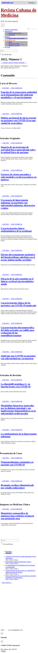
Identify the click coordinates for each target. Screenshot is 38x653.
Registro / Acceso (14, 45)
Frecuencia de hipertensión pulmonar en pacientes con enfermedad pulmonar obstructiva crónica (18, 204)
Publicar (7, 36)
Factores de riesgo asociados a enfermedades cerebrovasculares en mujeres (18, 177)
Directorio (12, 35)
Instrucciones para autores (18, 38)
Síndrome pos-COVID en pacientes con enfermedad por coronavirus (18, 357)
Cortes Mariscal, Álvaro (22, 469)
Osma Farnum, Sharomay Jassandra (11, 310)
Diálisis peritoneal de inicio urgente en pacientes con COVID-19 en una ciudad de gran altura (18, 120)
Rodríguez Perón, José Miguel (9, 418)
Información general (16, 33)
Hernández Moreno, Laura (8, 492)
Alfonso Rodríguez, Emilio (8, 443)
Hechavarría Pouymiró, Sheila (23, 214)
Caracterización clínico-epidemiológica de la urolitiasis (16, 229)
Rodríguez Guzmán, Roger (8, 102)
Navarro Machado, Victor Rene (14, 312)
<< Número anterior (7, 62)
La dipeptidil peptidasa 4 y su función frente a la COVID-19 (15, 385)
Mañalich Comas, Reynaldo (15, 237)
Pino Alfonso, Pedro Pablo (23, 492)
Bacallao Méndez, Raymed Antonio (10, 236)
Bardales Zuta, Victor (20, 391)
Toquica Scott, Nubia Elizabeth (9, 212)
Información (8, 31)
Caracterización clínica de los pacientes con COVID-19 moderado (18, 304)
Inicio (10, 42)
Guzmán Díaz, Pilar (16, 104)
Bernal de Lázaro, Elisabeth (8, 264)
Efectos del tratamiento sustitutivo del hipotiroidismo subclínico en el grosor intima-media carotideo (18, 257)
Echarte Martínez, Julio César (9, 441)
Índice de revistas (16, 43)
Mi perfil (7, 47)
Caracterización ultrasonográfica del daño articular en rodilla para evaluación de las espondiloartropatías (17, 331)
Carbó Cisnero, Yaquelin (21, 184)
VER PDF (6, 88)
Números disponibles (11, 29)
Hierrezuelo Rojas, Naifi (7, 184)
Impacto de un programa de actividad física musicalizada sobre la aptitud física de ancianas (18, 150)
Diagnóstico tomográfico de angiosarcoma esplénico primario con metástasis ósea (17, 516)
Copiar (3, 651)
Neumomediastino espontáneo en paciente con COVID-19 (17, 463)
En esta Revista (8, 544)
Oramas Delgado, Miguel (8, 214)
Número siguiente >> (20, 62)
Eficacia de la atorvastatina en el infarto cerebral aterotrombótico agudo (17, 281)
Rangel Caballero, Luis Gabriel (9, 157)
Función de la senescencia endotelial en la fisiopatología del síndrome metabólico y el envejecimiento (19, 95)
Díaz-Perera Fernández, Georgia (26, 264)
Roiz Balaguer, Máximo (7, 289)
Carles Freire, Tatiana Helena (27, 313)
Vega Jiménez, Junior (7, 523)
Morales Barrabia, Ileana (22, 289)
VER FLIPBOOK (16, 88)
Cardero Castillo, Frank (21, 363)
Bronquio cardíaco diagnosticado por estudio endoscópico (17, 486)
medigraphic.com (10, 40)
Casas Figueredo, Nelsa (24, 340)
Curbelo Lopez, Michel (12, 313)
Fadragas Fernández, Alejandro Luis (17, 239)
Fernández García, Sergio (8, 469)
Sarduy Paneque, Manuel (25, 212)
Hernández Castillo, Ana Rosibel (23, 342)
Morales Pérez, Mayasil (19, 523)
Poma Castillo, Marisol (7, 391)
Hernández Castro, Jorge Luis (9, 340)
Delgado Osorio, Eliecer (12, 158)
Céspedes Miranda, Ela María (24, 102)
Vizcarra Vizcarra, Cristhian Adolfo (11, 128)
